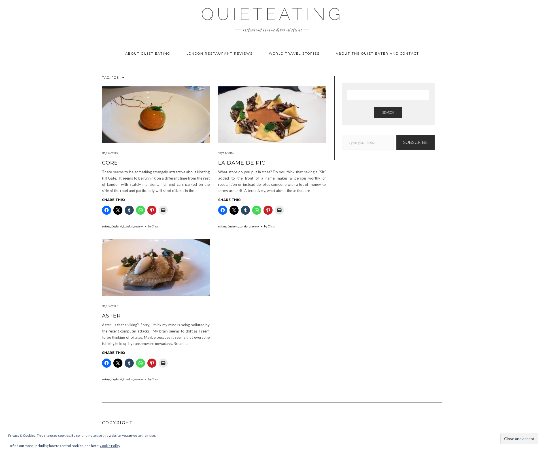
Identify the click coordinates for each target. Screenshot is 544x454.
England (116, 226)
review (138, 226)
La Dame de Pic (241, 163)
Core (110, 163)
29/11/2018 (226, 153)
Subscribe (415, 142)
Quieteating (272, 14)
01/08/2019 (110, 153)
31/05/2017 (110, 306)
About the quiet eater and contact (377, 54)
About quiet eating (147, 54)
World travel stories (294, 54)
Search (388, 112)
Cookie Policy (110, 446)
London (128, 226)
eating (106, 226)
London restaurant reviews (219, 54)
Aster (111, 316)
